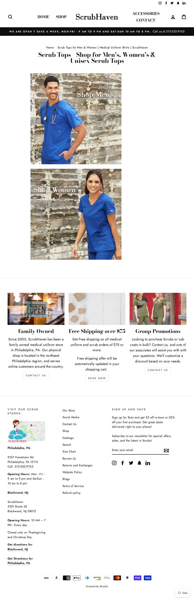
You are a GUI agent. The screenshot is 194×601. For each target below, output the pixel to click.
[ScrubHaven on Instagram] (114, 462)
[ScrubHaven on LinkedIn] (148, 462)
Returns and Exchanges (77, 465)
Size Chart (69, 451)
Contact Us (158, 370)
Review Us (69, 458)
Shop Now (97, 378)
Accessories (146, 13)
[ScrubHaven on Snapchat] (139, 462)
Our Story (69, 410)
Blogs (66, 479)
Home (43, 17)
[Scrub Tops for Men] (76, 163)
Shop (61, 17)
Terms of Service (73, 486)
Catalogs (68, 438)
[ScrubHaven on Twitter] (131, 462)
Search (67, 445)
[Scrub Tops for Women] (76, 258)
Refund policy (72, 493)
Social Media (71, 417)
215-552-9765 (24, 466)
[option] (97, 31)
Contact (145, 20)
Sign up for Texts (123, 417)
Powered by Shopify (97, 586)
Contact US (36, 375)
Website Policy (72, 472)
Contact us (160, 344)
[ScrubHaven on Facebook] (122, 462)
